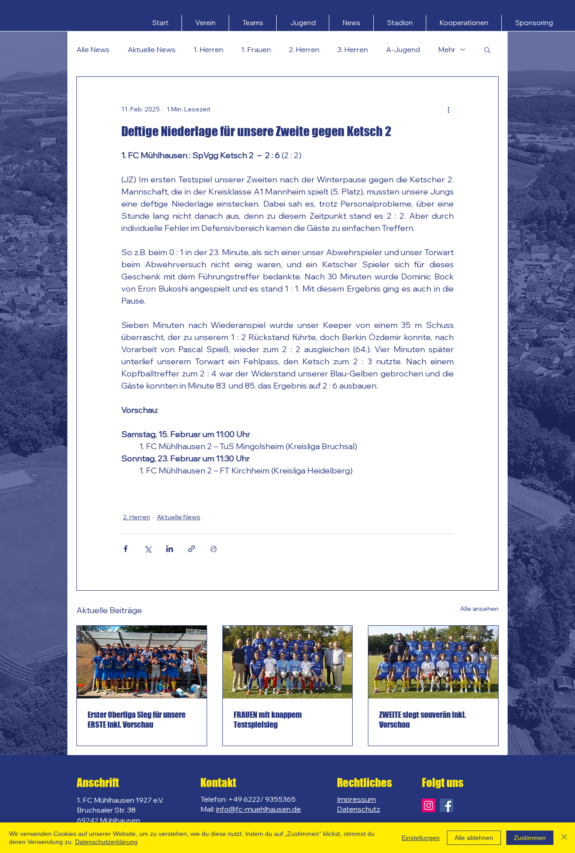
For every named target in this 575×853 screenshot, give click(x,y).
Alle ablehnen (474, 837)
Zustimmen (530, 837)
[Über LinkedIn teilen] (169, 548)
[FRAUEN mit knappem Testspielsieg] (288, 662)
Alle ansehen (479, 609)
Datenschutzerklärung (106, 841)
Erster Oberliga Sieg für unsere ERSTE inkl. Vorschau (137, 719)
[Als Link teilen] (191, 548)
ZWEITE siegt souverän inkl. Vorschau (422, 719)
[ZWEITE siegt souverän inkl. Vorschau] (433, 662)
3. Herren (352, 49)
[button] (205, 23)
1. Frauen (256, 49)
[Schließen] (564, 838)
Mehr (447, 49)
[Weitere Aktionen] (448, 109)
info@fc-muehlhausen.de (258, 808)
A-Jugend (403, 49)
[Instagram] (428, 805)
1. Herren (208, 49)
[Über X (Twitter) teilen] (147, 548)
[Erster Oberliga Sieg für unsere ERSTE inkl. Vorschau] (142, 662)
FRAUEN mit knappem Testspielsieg (268, 719)
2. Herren (304, 49)
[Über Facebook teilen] (125, 548)
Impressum (356, 799)
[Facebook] (446, 805)
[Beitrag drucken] (213, 548)
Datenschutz (358, 808)
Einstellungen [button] (421, 837)
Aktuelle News (152, 49)
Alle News (93, 49)
